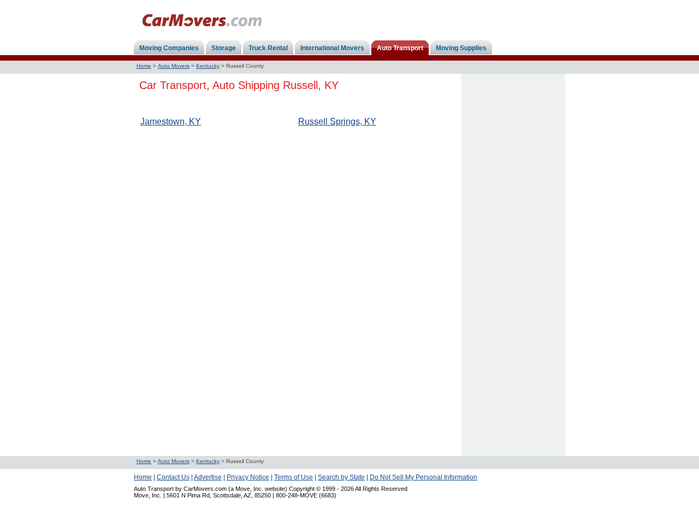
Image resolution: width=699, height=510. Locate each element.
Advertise (208, 477)
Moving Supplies (461, 48)
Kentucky (208, 66)
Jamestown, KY (170, 121)
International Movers (332, 48)
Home (144, 66)
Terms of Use (293, 477)
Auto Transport (400, 48)
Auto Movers (173, 66)
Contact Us (173, 477)
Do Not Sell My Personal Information (423, 477)
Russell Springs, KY (337, 121)
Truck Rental (268, 48)
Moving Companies (169, 48)
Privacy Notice (248, 477)
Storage (223, 48)
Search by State (341, 477)
